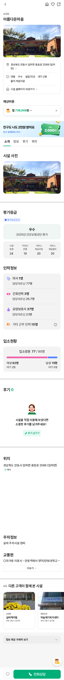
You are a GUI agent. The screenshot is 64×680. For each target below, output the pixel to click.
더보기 (30, 568)
